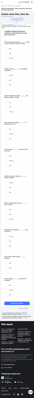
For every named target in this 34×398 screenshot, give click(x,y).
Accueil (3, 6)
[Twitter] (18, 394)
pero (10, 48)
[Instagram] (22, 394)
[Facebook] (14, 394)
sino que (11, 58)
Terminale (10, 6)
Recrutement (4, 391)
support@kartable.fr (9, 364)
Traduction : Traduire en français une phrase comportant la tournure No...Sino (24, 334)
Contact (3, 388)
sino (10, 53)
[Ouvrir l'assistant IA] (30, 392)
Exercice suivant (23, 308)
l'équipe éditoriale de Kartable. (20, 25)
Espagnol (17, 6)
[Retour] (2, 2)
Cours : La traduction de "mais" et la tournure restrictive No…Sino (8, 330)
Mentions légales (24, 388)
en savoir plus (24, 314)
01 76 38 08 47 (25, 2)
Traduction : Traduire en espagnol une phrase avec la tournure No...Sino (25, 340)
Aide (9, 388)
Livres (15, 388)
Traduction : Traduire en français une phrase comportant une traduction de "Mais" (8, 337)
